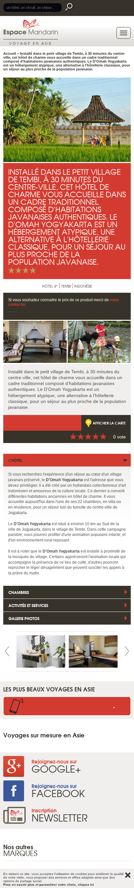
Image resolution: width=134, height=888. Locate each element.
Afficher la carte (109, 423)
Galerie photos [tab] (23, 618)
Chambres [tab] (18, 592)
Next (127, 651)
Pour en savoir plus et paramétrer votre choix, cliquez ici (48, 884)
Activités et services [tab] (28, 605)
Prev (7, 651)
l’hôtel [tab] (15, 460)
